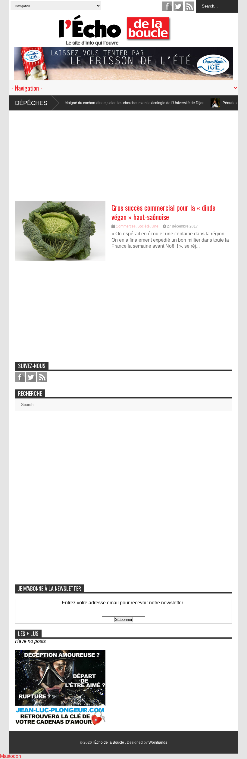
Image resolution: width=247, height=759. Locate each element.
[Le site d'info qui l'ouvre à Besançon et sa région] (126, 41)
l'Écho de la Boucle (109, 742)
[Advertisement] (123, 152)
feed (189, 6)
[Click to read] (200, 102)
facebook (167, 6)
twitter (178, 6)
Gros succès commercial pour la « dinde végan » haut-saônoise (163, 212)
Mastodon (10, 756)
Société (143, 226)
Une (155, 226)
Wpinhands (158, 742)
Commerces (126, 226)
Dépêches (31, 103)
